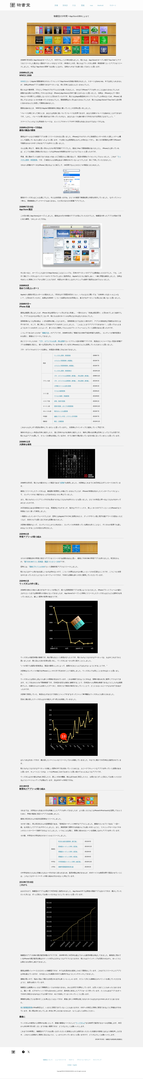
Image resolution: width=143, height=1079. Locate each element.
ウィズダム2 (80, 1023)
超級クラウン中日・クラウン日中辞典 (65, 416)
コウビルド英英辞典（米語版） (63, 360)
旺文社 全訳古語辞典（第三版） (68, 841)
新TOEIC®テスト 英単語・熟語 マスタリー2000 (42, 562)
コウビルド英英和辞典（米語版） (64, 365)
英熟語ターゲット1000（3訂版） (68, 851)
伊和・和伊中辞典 (59, 401)
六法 (74, 5)
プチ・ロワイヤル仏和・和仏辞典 (52, 341)
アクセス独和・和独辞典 (61, 396)
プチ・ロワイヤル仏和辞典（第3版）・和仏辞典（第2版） (72, 376)
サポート (113, 5)
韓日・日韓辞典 (59, 421)
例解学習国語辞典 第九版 (65, 867)
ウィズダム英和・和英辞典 (62, 355)
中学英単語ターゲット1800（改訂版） (70, 861)
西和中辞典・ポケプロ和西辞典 (63, 406)
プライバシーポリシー (83, 1060)
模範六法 (45, 333)
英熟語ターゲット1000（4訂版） (68, 856)
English (75, 1065)
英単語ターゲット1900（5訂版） (68, 846)
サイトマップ (97, 1060)
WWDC (23, 81)
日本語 (69, 1065)
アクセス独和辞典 (59, 391)
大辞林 (62, 483)
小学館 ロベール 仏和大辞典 (62, 386)
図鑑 (82, 5)
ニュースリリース (60, 1060)
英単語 (65, 5)
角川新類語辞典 (26, 1007)
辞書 (56, 5)
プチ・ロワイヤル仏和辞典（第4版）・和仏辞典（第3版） (72, 381)
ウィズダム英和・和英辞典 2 (63, 371)
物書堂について (48, 1060)
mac (91, 5)
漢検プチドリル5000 (37, 567)
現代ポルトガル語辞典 (61, 411)
